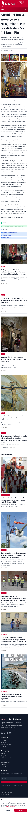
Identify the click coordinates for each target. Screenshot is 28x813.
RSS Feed (3, 746)
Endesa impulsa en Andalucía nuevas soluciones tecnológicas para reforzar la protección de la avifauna (13, 555)
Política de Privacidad (6, 758)
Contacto (3, 766)
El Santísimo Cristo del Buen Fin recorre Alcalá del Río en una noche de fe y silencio (14, 300)
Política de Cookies (5, 760)
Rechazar (7, 810)
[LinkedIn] (10, 733)
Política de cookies (10, 806)
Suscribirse (14, 782)
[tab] (5, 57)
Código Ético (4, 756)
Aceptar (21, 810)
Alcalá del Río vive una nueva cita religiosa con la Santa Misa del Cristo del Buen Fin (13, 359)
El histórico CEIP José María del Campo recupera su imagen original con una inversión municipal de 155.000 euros (14, 640)
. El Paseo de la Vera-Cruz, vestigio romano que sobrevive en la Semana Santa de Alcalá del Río (13, 500)
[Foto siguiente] (25, 80)
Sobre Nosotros (5, 753)
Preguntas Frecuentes (6, 792)
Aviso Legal (4, 764)
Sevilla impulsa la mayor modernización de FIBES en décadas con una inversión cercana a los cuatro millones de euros (14, 599)
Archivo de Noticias (6, 744)
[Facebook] (2, 733)
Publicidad (3, 790)
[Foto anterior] (3, 80)
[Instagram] (7, 733)
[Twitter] (4, 733)
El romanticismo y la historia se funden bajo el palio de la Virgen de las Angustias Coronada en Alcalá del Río (14, 438)
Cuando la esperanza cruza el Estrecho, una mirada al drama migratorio (11, 696)
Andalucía (3, 742)
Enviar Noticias (5, 794)
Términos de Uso (5, 762)
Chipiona (3, 740)
